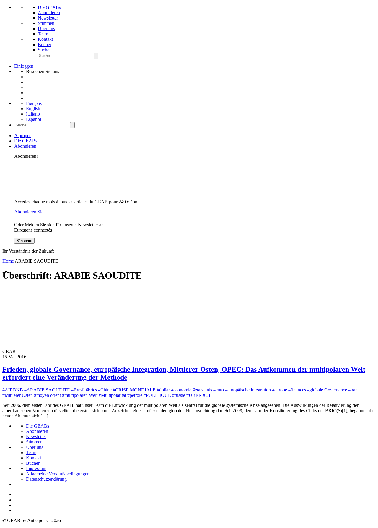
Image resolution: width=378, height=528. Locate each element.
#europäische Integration (248, 389)
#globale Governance (327, 389)
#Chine (105, 389)
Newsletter (48, 17)
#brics (91, 389)
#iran (353, 389)
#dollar (163, 389)
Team (43, 33)
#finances (297, 389)
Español (33, 119)
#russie (178, 395)
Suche (43, 49)
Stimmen (46, 23)
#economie (181, 389)
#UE (207, 395)
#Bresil (77, 389)
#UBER (194, 395)
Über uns (46, 28)
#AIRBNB (12, 389)
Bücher (44, 44)
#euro (218, 389)
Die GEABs (49, 7)
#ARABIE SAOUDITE (47, 389)
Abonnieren (49, 12)
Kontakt (45, 39)
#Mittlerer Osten (17, 395)
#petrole (134, 395)
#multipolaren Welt (79, 395)
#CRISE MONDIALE (134, 389)
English (33, 108)
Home (8, 261)
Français (34, 103)
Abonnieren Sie (28, 211)
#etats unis (202, 389)
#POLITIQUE (157, 395)
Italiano (33, 113)
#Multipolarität (112, 395)
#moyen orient (47, 395)
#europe (279, 389)
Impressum (36, 468)
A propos (22, 135)
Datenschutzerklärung (46, 479)
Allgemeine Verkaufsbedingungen (57, 473)
